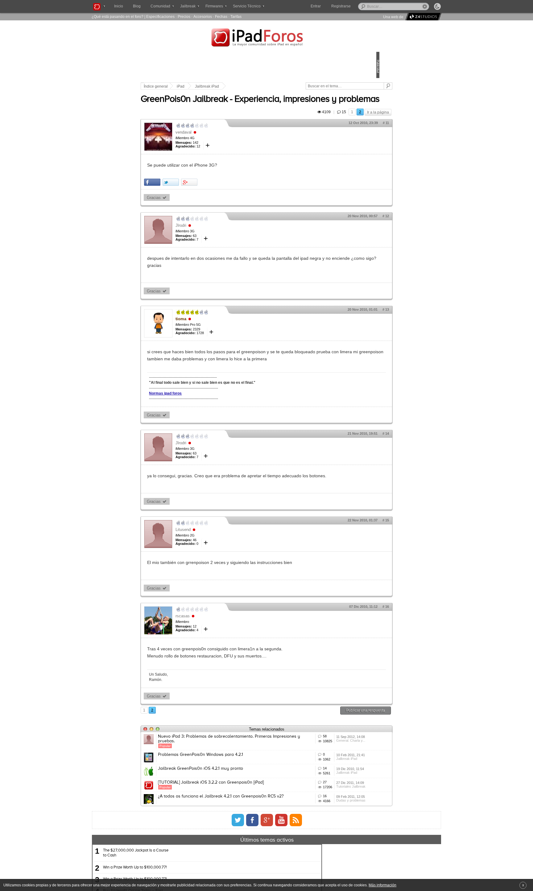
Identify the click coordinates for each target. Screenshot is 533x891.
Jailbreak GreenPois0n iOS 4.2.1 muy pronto (243, 813)
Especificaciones (160, 17)
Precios (184, 17)
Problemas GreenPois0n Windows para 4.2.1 (243, 791)
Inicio (118, 6)
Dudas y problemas (321, 873)
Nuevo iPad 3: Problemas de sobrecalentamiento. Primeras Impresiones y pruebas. (248, 770)
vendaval (226, 149)
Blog (137, 6)
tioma (223, 336)
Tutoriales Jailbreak (321, 850)
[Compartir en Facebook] (195, 199)
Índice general (199, 86)
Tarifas (236, 17)
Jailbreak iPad (250, 86)
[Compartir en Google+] (232, 199)
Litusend (225, 561)
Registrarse (360, 6)
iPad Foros (266, 38)
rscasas (225, 647)
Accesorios (202, 17)
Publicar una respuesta (322, 742)
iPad (223, 86)
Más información (382, 885)
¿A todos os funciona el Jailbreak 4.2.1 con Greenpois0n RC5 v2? (242, 861)
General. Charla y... (321, 782)
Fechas (221, 17)
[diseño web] (422, 17)
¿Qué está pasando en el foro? (117, 17)
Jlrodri (223, 243)
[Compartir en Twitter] (213, 199)
